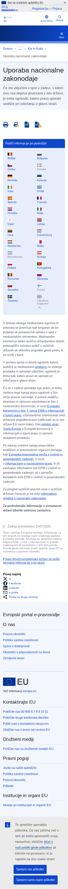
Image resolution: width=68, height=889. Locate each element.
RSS (5, 7)
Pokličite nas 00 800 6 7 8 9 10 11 (25, 711)
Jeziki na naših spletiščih (19, 767)
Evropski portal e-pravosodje (31, 614)
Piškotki (8, 786)
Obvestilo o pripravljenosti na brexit (26, 652)
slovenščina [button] (46, 21)
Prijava (57, 8)
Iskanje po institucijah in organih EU (27, 805)
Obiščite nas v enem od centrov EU (26, 729)
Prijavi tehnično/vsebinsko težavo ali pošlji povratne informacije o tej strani (31, 560)
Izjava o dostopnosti (16, 646)
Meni (61, 37)
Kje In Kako (35, 48)
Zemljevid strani (13, 658)
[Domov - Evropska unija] (15, 682)
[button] (8, 579)
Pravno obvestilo (14, 634)
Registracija (40, 8)
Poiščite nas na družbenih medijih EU (28, 748)
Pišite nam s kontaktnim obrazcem (26, 723)
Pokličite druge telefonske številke (26, 717)
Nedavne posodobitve (10, 10)
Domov (8, 48)
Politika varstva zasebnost (20, 640)
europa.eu (29, 691)
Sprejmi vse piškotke (30, 869)
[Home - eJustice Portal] (21, 19)
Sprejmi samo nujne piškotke (35, 879)
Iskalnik (59, 20)
